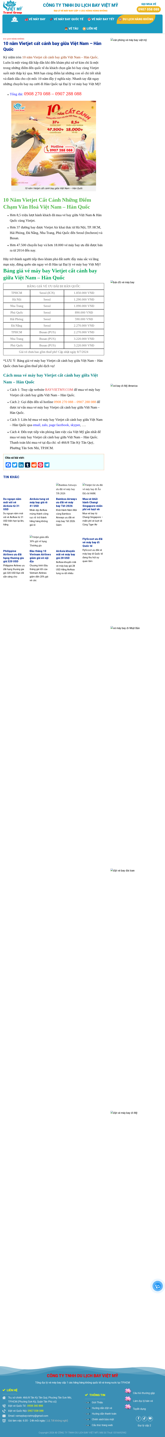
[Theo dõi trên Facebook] (138, 1418)
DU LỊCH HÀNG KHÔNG (138, 19)
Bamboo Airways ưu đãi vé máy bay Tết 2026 (66, 502)
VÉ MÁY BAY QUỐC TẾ (68, 19)
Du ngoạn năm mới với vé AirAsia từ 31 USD (12, 504)
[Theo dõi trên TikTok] (144, 1418)
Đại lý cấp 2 (144, 1425)
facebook (62, 425)
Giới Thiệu (97, 1402)
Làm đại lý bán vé (143, 1401)
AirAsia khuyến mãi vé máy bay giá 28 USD (65, 555)
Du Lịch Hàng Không (13, 39)
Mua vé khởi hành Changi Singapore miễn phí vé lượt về (92, 504)
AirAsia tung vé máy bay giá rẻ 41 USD (39, 502)
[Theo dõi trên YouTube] (150, 1418)
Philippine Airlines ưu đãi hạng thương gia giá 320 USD (13, 556)
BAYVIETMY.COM (58, 389)
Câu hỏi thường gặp (144, 1393)
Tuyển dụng (139, 1408)
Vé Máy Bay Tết (103, 19)
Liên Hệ (92, 28)
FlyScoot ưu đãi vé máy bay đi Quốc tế (92, 542)
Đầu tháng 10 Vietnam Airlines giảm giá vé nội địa (40, 556)
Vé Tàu (73, 28)
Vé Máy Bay (37, 19)
